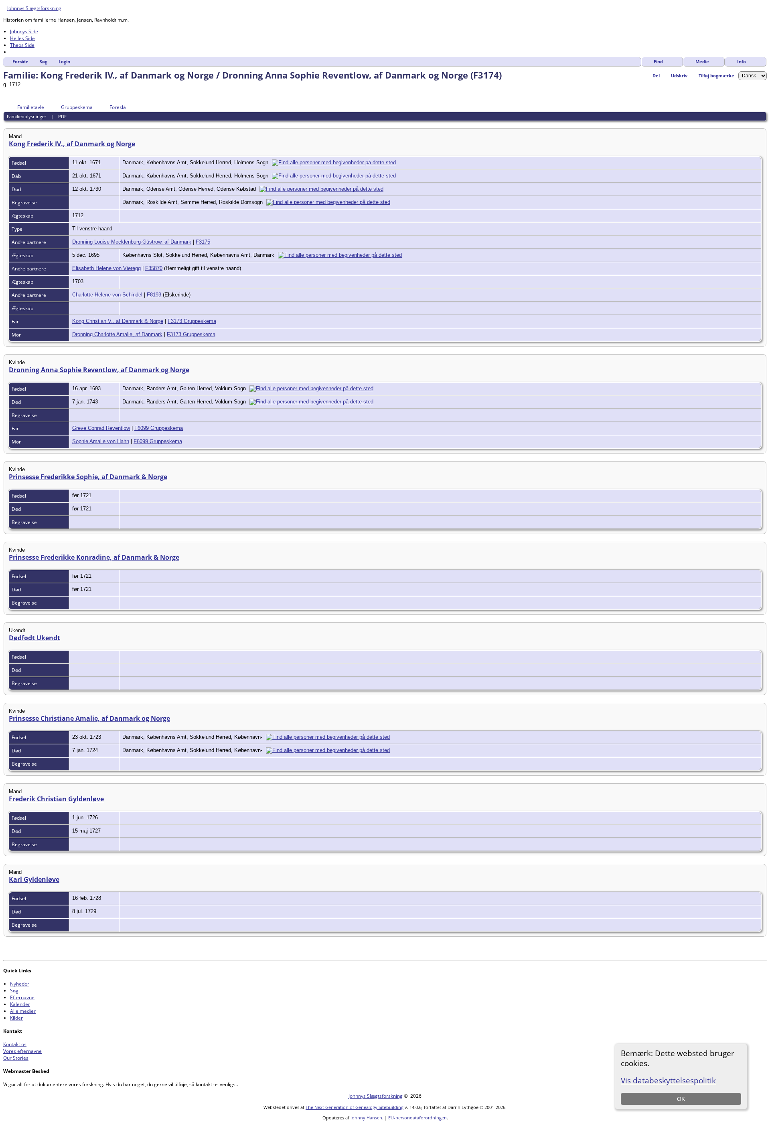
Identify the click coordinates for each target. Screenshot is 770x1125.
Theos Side (22, 45)
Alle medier (23, 1011)
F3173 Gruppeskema (192, 321)
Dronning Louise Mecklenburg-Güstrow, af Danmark (131, 242)
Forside (20, 61)
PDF (62, 116)
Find (658, 61)
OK (681, 1099)
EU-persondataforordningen (417, 1118)
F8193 (154, 295)
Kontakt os (14, 1044)
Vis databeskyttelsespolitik (668, 1080)
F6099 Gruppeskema (158, 428)
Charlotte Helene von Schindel (107, 295)
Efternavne (22, 997)
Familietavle (30, 107)
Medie (702, 61)
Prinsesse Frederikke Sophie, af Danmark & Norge (88, 476)
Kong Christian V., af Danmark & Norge (117, 321)
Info (741, 61)
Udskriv (679, 76)
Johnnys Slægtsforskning (34, 8)
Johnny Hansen (366, 1118)
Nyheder (19, 983)
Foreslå (117, 107)
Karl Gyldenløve (34, 879)
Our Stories (15, 1057)
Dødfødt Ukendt (34, 637)
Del (656, 76)
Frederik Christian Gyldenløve (56, 798)
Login (64, 61)
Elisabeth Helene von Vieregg (106, 268)
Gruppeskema (77, 107)
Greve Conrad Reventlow (101, 428)
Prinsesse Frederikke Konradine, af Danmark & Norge (94, 557)
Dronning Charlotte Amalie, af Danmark (117, 334)
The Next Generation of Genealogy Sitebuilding (354, 1107)
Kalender (20, 1004)
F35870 (153, 268)
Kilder (16, 1017)
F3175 (203, 242)
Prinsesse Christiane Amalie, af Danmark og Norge (89, 718)
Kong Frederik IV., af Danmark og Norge (72, 143)
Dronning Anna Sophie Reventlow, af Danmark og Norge (99, 369)
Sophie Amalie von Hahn (100, 441)
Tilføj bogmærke (716, 76)
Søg (43, 61)
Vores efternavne (22, 1051)
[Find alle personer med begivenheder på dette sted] (336, 162)
